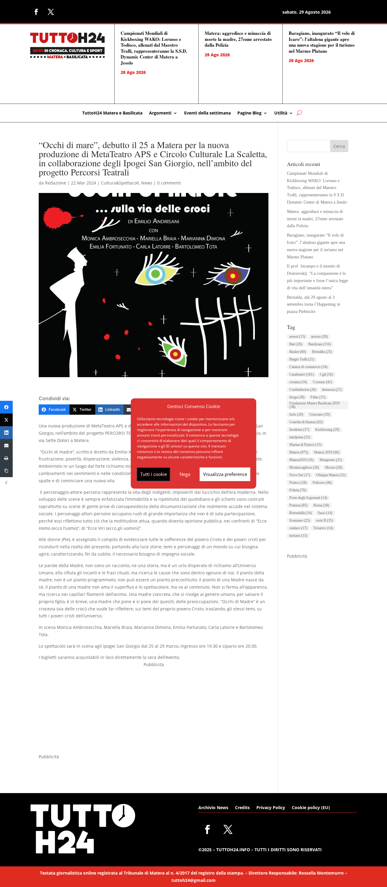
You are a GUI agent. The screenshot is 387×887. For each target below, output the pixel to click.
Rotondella (300, 513)
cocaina (298, 382)
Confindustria (302, 389)
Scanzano (299, 520)
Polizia (297, 490)
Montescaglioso (304, 467)
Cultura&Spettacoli (120, 183)
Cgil (326, 374)
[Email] (6, 445)
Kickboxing (327, 429)
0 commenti (169, 183)
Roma (321, 505)
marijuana (299, 437)
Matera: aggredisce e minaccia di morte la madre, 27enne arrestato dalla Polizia (238, 39)
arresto (319, 336)
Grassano (319, 414)
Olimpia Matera (331, 475)
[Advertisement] (153, 710)
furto (296, 414)
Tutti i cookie (153, 474)
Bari (295, 344)
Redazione (55, 183)
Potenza (298, 505)
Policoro (322, 482)
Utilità (280, 113)
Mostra (333, 467)
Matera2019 (301, 460)
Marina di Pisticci (305, 445)
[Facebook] (6, 407)
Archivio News (213, 808)
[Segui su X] (51, 12)
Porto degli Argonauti (308, 498)
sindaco (298, 528)
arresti (297, 336)
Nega (185, 474)
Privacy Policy (270, 808)
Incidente (299, 429)
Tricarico (323, 528)
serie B (324, 520)
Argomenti (160, 113)
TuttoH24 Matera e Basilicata (112, 113)
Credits (242, 808)
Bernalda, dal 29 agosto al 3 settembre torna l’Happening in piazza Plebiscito (313, 304)
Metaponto (331, 460)
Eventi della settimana (207, 113)
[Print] (6, 458)
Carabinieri (301, 374)
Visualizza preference (225, 474)
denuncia (332, 389)
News (146, 183)
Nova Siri (299, 475)
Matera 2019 (326, 452)
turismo (298, 535)
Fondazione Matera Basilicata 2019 (314, 405)
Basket (297, 352)
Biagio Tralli (301, 359)
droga (296, 397)
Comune (322, 382)
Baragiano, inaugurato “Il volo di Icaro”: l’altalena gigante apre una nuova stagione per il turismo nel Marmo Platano (322, 42)
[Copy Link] (6, 470)
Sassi (325, 513)
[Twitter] (6, 420)
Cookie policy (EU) (311, 808)
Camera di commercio (308, 367)
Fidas (318, 397)
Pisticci (298, 482)
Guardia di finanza (306, 422)
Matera (298, 452)
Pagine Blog (249, 113)
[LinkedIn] (6, 432)
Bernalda (322, 352)
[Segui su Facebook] (36, 12)
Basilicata (319, 344)
